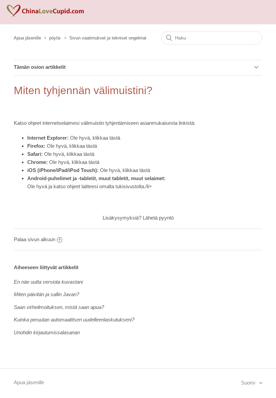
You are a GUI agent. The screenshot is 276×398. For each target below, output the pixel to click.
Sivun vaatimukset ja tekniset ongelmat (107, 37)
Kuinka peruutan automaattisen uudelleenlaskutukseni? (74, 319)
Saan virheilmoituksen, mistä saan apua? (59, 307)
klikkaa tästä (106, 138)
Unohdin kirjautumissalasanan (47, 332)
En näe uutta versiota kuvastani (48, 282)
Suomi (248, 383)
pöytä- (55, 37)
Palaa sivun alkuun (34, 239)
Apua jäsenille (27, 37)
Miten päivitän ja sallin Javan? (46, 294)
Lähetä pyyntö (158, 218)
